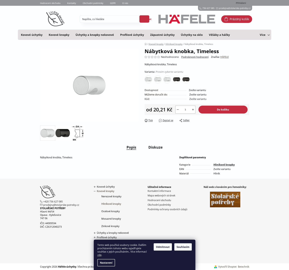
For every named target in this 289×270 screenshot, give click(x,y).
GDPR (113, 3)
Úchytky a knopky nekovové (113, 232)
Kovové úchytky (106, 186)
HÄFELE (224, 57)
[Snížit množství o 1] (178, 109)
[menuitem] (32, 35)
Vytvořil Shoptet (227, 266)
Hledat (146, 19)
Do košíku (223, 109)
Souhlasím (183, 247)
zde (99, 255)
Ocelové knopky (110, 211)
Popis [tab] (131, 147)
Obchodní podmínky (93, 3)
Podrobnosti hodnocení (195, 57)
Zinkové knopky (110, 226)
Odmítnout (163, 247)
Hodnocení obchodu (50, 3)
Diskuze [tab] (155, 147)
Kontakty (71, 3)
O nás (125, 3)
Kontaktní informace (159, 191)
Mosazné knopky (111, 218)
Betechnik (243, 266)
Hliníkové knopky (224, 164)
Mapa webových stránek (161, 195)
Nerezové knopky (111, 196)
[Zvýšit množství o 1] (193, 109)
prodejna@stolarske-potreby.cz (61, 205)
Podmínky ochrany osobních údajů (167, 209)
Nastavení (106, 262)
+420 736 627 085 (53, 201)
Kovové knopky (105, 191)
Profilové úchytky (107, 237)
